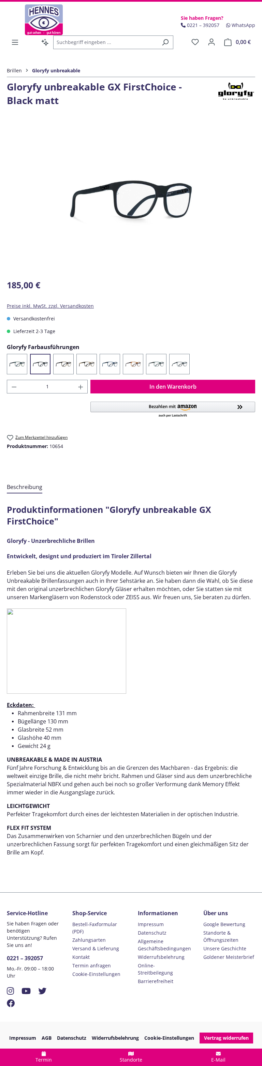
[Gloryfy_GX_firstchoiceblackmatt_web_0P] (131, 199)
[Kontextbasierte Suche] (45, 42)
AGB (47, 1038)
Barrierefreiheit (155, 981)
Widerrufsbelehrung (161, 957)
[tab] (24, 487)
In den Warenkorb (172, 386)
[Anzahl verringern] (14, 386)
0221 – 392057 (25, 958)
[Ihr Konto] (211, 42)
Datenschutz (152, 933)
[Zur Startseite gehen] (44, 19)
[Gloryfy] (235, 96)
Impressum (151, 924)
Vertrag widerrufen (226, 1038)
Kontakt (81, 957)
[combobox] (105, 42)
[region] (131, 199)
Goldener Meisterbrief (228, 957)
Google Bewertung (224, 924)
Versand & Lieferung (95, 948)
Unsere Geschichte (224, 948)
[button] (172, 410)
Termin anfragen (91, 965)
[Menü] (15, 42)
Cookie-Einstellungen (96, 974)
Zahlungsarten (89, 940)
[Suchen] (165, 42)
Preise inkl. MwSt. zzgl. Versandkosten (50, 306)
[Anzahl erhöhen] (81, 386)
